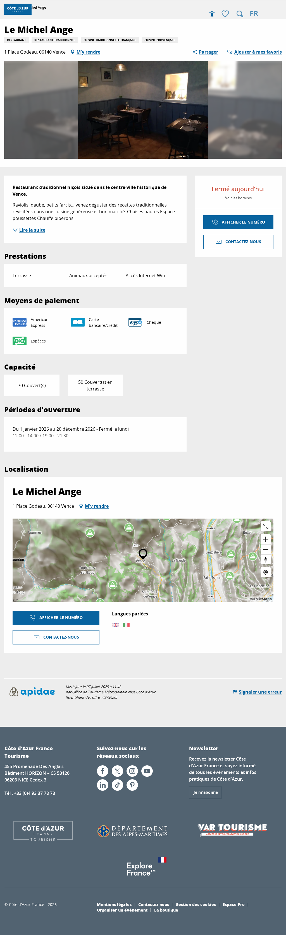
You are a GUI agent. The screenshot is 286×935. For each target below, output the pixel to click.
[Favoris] (226, 14)
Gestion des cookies (196, 904)
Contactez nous (153, 904)
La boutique (166, 910)
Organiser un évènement (122, 910)
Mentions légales (114, 904)
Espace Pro (234, 904)
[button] (240, 14)
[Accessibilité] (212, 14)
